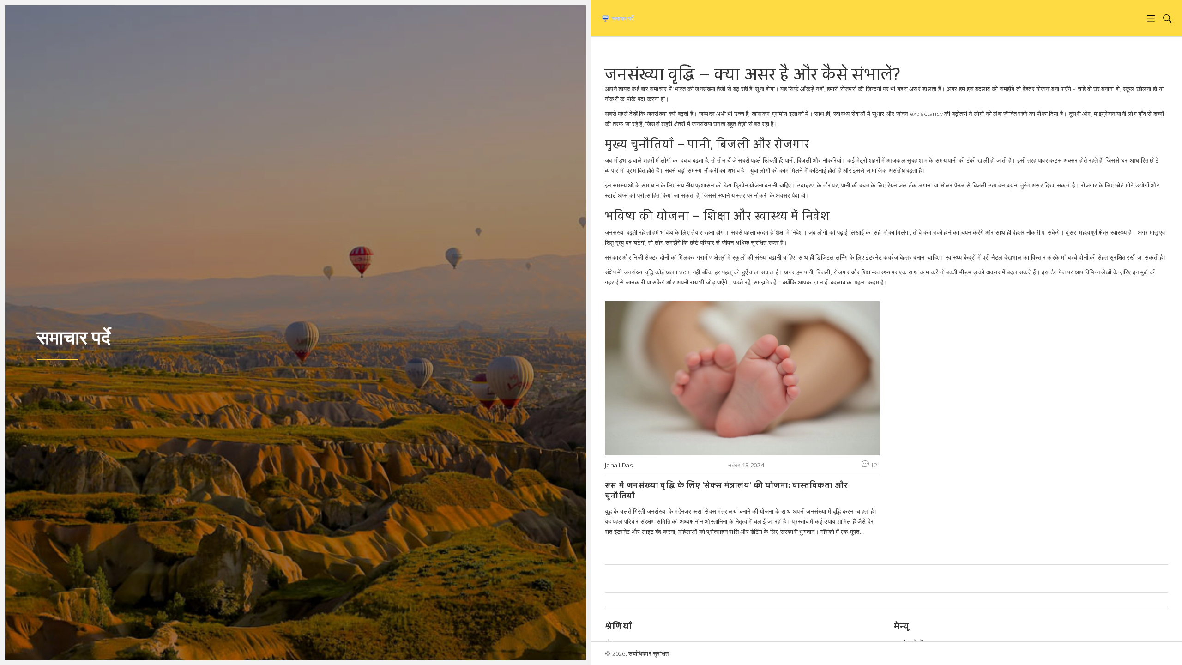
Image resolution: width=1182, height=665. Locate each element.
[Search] (1167, 18)
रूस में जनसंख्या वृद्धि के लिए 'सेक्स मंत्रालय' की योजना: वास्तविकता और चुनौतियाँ (726, 490)
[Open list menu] (1151, 18)
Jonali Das (619, 465)
